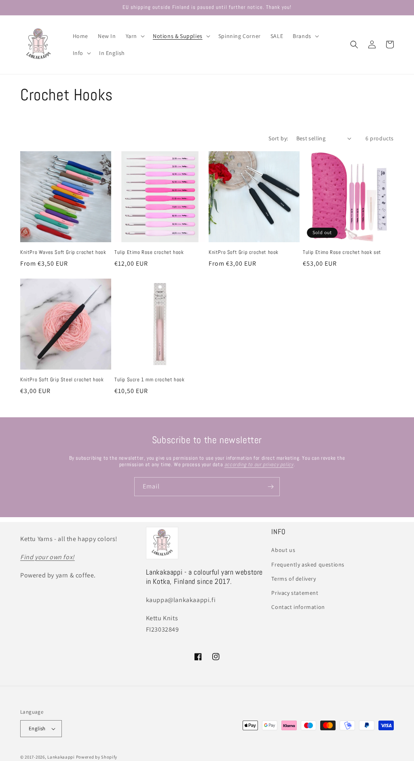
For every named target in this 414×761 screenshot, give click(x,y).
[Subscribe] (270, 486)
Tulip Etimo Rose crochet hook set (342, 252)
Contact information (298, 607)
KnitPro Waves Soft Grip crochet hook (63, 252)
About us (283, 550)
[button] (134, 35)
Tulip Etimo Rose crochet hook (149, 252)
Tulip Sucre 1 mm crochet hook (149, 379)
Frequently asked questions (307, 564)
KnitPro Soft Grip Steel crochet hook (62, 379)
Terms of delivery (293, 578)
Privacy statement (294, 592)
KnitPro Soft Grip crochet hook (244, 252)
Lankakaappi (61, 757)
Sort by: (278, 138)
